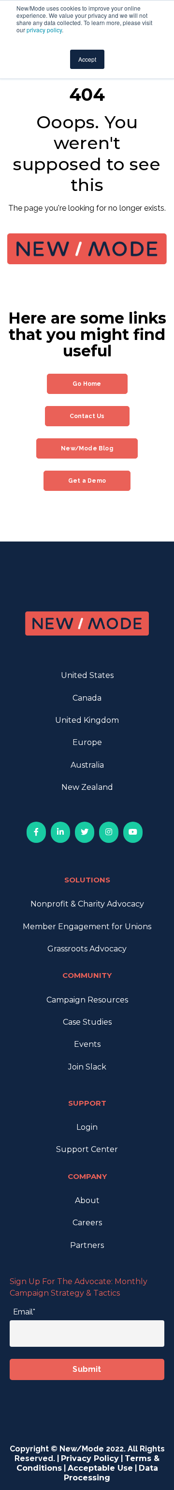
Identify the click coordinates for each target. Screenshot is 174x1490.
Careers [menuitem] (87, 1222)
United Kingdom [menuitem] (87, 720)
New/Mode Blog (87, 448)
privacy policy (44, 30)
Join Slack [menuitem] (87, 1066)
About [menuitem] (87, 1200)
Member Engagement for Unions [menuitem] (87, 926)
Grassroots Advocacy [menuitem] (87, 948)
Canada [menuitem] (87, 698)
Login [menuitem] (87, 1127)
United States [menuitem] (87, 675)
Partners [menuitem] (87, 1245)
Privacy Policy (90, 1458)
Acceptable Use (100, 1468)
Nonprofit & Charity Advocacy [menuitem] (87, 903)
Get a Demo (87, 480)
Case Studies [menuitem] (87, 1022)
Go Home (86, 383)
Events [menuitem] (87, 1044)
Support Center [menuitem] (87, 1149)
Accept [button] (87, 59)
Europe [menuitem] (87, 742)
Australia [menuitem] (87, 765)
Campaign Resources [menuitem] (87, 999)
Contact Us (87, 416)
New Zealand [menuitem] (87, 787)
